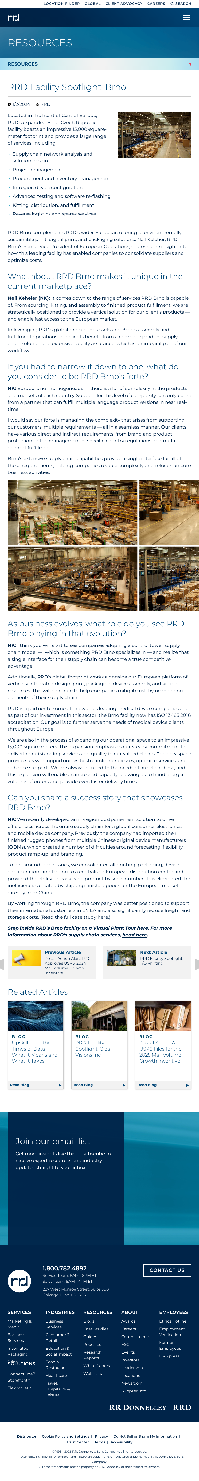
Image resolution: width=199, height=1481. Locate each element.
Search (183, 4)
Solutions (21, 1364)
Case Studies (95, 1329)
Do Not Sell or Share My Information (145, 1436)
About (129, 1312)
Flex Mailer (20, 1388)
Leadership (132, 1367)
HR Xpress (169, 1356)
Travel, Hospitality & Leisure (58, 1389)
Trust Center (78, 1442)
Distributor (26, 1436)
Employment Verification (172, 1332)
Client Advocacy (124, 4)
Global (93, 4)
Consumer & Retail (58, 1337)
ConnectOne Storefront (21, 1376)
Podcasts (92, 1344)
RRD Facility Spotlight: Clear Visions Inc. (93, 1049)
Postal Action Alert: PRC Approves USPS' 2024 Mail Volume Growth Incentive (67, 962)
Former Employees (170, 1345)
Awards (128, 1321)
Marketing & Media (20, 1324)
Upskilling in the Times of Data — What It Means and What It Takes (35, 1052)
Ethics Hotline (173, 1321)
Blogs (88, 1321)
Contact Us (167, 1270)
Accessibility (121, 1442)
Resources (97, 1312)
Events (128, 1352)
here (142, 928)
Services (19, 1312)
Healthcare (56, 1375)
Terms (99, 1442)
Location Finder (62, 4)
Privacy (101, 1436)
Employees (173, 1312)
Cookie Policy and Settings (65, 1436)
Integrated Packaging (18, 1351)
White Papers (96, 1366)
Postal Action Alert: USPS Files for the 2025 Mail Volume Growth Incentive (161, 1052)
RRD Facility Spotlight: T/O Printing (161, 958)
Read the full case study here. (75, 917)
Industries (60, 1312)
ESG (125, 1344)
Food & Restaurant (56, 1365)
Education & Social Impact (59, 1351)
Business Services (16, 1337)
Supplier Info (133, 1391)
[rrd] (13, 17)
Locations (130, 1375)
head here (134, 935)
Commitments (135, 1336)
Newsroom (132, 1383)
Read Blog (36, 1085)
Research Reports (92, 1355)
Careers (156, 4)
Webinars (92, 1373)
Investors (130, 1360)
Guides (90, 1336)
